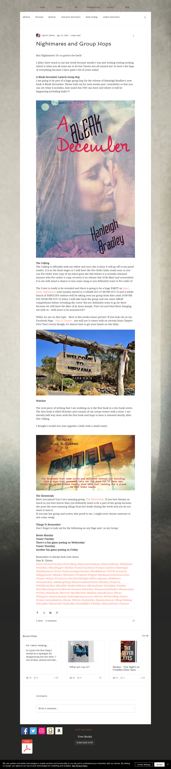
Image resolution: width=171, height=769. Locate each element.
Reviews (52, 17)
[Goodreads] (50, 730)
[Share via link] (57, 612)
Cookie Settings (143, 764)
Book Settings (92, 17)
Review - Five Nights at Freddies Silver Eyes (126, 668)
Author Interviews (111, 17)
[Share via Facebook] (37, 612)
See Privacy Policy (80, 765)
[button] (145, 17)
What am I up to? (79, 667)
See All (145, 635)
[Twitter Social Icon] (33, 730)
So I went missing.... (37, 645)
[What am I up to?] (85, 651)
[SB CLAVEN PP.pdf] (27, 747)
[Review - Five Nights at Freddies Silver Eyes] (129, 651)
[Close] (167, 764)
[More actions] (133, 35)
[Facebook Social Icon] (24, 730)
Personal (39, 17)
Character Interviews (70, 17)
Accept (159, 764)
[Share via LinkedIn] (50, 612)
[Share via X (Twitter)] (44, 612)
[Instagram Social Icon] (41, 730)
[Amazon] (58, 730)
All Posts (26, 17)
